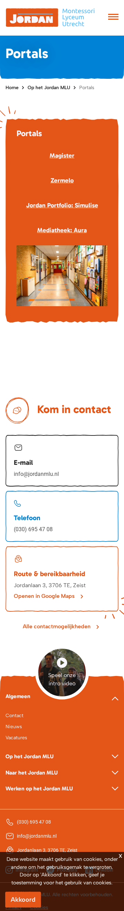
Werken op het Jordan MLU (39, 788)
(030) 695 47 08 (33, 529)
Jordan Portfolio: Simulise (62, 205)
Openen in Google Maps (44, 596)
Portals (86, 88)
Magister (62, 155)
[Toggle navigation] (113, 17)
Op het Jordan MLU (49, 88)
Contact (14, 716)
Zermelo (62, 180)
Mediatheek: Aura (62, 230)
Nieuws (14, 727)
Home (12, 88)
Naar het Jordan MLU (32, 772)
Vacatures (16, 738)
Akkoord (23, 899)
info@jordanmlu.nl (36, 474)
